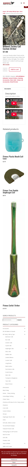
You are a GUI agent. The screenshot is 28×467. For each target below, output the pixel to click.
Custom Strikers (13, 78)
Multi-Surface (8, 366)
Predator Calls (6, 440)
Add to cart (15, 69)
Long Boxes (8, 363)
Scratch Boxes (9, 372)
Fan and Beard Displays (9, 425)
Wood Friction (14, 82)
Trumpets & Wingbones (11, 378)
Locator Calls (8, 360)
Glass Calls (8, 351)
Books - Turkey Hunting (9, 393)
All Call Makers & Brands (9, 331)
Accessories (6, 328)
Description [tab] (7, 88)
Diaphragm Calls (9, 348)
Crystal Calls (8, 345)
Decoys (5, 414)
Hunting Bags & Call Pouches (10, 431)
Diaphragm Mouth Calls (9, 417)
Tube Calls (8, 381)
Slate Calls (13, 80)
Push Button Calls (9, 369)
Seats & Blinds (6, 443)
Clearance (5, 405)
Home (4, 11)
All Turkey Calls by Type (13, 11)
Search (19, 320)
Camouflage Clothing (8, 396)
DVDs (4, 420)
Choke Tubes (6, 399)
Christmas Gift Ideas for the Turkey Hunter (13, 402)
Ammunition (6, 387)
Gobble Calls (8, 354)
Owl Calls (5, 437)
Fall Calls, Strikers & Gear (9, 423)
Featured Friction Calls (8, 428)
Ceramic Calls (8, 342)
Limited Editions (9, 357)
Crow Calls (5, 408)
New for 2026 (6, 434)
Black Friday (6, 390)
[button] (22, 17)
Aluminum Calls (9, 337)
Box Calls (7, 339)
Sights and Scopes (7, 446)
